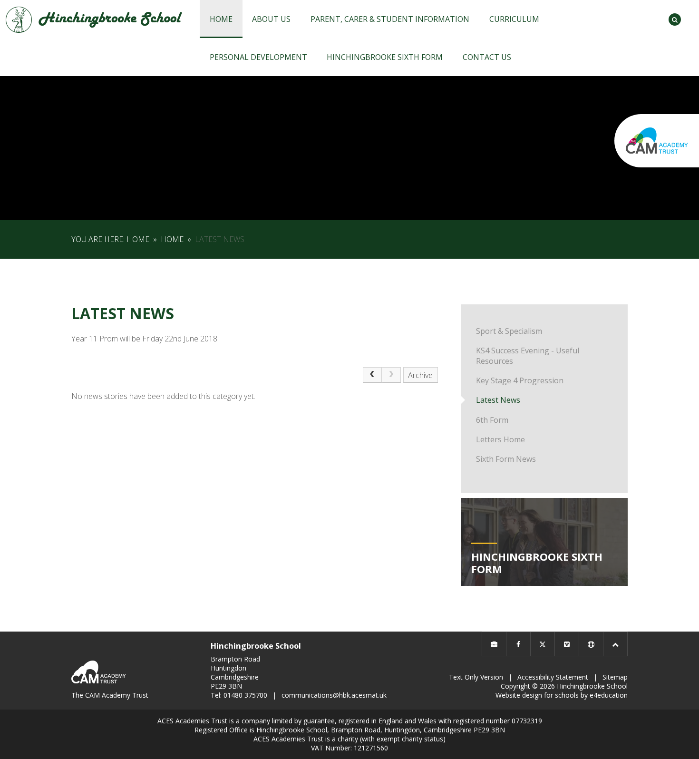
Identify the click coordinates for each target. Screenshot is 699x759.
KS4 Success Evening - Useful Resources (527, 355)
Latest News (219, 239)
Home (137, 239)
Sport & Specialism (509, 331)
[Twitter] (542, 644)
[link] (391, 375)
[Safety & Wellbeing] (591, 644)
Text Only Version (476, 676)
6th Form (492, 420)
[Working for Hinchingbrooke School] (494, 644)
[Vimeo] (567, 644)
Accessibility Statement (552, 676)
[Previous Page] (372, 375)
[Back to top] (615, 644)
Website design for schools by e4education (561, 695)
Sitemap (615, 676)
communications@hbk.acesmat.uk (334, 695)
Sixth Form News (506, 459)
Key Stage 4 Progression (519, 380)
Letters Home (500, 439)
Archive (420, 375)
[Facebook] (518, 644)
